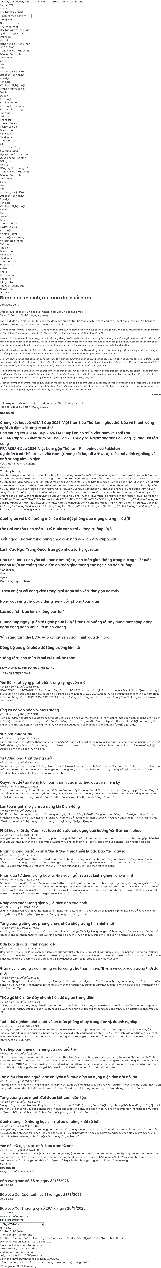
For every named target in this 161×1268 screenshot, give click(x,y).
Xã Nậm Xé (61, 502)
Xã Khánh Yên (112, 492)
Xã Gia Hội (31, 478)
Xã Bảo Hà (133, 495)
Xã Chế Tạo (93, 502)
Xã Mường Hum (138, 489)
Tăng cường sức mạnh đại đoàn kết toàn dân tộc (43, 1097)
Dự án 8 (4, 292)
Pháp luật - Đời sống (12, 106)
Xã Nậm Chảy (40, 495)
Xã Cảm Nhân (28, 485)
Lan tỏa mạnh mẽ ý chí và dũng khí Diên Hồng (40, 806)
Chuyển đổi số (8, 123)
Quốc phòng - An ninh (13, 33)
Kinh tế (4, 40)
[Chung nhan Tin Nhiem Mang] (18, 1265)
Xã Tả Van (15, 499)
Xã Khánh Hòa (141, 482)
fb (1, 8)
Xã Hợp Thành (38, 489)
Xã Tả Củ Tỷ (94, 499)
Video (3, 268)
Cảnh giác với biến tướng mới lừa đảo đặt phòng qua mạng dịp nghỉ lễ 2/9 (65, 518)
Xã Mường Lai (12, 485)
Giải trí (4, 92)
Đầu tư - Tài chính (10, 54)
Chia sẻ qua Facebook (13, 311)
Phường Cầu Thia (78, 506)
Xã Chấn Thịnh (100, 478)
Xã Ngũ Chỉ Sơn (77, 502)
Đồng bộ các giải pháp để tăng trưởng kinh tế (40, 647)
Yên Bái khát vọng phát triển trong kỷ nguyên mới (43, 682)
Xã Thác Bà (59, 485)
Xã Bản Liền (68, 499)
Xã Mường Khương (144, 499)
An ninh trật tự (8, 102)
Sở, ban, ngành (36, 475)
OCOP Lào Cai (8, 47)
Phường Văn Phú (98, 506)
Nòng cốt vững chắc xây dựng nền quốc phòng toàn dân (49, 601)
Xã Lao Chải (107, 502)
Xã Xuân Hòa (101, 495)
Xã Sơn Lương (45, 478)
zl (7, 8)
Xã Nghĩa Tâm (117, 478)
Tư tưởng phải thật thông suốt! (27, 758)
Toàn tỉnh (50, 475)
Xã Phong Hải (55, 489)
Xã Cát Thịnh (150, 502)
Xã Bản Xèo (72, 492)
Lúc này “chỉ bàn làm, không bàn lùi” (32, 611)
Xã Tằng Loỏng (107, 489)
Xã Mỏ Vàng (80, 482)
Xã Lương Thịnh (134, 485)
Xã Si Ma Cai (31, 502)
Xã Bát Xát (85, 492)
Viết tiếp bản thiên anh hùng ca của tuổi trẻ (38, 1049)
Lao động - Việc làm (12, 71)
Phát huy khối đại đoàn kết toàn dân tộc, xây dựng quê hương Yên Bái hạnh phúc (70, 830)
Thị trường (6, 57)
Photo (3, 271)
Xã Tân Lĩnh (126, 482)
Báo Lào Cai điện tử (11, 12)
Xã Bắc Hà (81, 499)
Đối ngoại (5, 37)
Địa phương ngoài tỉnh (13, 475)
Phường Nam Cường (138, 506)
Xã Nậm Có (121, 502)
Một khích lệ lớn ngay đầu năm (27, 668)
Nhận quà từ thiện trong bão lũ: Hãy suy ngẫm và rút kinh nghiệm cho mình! (66, 875)
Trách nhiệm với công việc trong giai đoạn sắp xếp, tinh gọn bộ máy (59, 591)
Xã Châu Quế (152, 478)
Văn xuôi (5, 209)
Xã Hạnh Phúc (145, 475)
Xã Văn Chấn (61, 478)
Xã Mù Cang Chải (84, 475)
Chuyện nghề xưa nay (12, 88)
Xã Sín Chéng (46, 502)
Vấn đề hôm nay (10, 686)
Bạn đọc (5, 78)
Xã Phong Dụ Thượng (12, 506)
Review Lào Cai (8, 126)
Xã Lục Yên (112, 482)
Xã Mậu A (55, 482)
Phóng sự (5, 119)
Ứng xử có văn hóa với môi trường (29, 710)
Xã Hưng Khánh (116, 485)
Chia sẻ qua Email (72, 311)
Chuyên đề (6, 289)
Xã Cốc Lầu (40, 499)
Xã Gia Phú (122, 489)
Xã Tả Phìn (27, 499)
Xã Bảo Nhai (54, 499)
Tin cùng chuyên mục (15, 673)
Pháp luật (5, 99)
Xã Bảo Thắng (89, 489)
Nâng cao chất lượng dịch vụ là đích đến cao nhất (44, 903)
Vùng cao (5, 133)
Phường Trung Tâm (56, 506)
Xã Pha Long (125, 499)
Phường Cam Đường (20, 509)
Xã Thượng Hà (85, 495)
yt (4, 8)
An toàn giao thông (11, 109)
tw (9, 1227)
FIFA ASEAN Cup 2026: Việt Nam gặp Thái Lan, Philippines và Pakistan (60, 448)
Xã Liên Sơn (18, 478)
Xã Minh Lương (23, 495)
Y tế (2, 68)
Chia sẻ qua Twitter (38, 311)
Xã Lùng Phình (109, 499)
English (4, 5)
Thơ (2, 213)
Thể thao (5, 113)
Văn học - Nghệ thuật (12, 85)
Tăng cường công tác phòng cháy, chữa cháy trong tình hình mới (57, 923)
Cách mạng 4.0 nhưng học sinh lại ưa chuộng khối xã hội (49, 1121)
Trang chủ (6, 19)
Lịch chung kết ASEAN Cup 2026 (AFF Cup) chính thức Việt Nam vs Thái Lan (65, 433)
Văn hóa (5, 81)
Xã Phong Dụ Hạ (135, 478)
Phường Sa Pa (59, 509)
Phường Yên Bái (117, 506)
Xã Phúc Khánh (118, 495)
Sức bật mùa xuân (16, 734)
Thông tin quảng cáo (12, 285)
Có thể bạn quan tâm (15, 581)
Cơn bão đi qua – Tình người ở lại (28, 944)
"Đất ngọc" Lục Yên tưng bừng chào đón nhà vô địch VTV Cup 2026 (58, 539)
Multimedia (6, 265)
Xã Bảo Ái (86, 485)
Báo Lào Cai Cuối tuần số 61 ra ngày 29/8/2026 (41, 1194)
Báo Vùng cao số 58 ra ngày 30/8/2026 (34, 1180)
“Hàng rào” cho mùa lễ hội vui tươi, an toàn (37, 657)
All (1, 144)
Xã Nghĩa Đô (69, 495)
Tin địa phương (10, 471)
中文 (11, 5)
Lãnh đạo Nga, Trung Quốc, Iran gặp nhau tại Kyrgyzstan (49, 549)
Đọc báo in (6, 130)
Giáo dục (5, 64)
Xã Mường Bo (147, 495)
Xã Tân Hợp (42, 482)
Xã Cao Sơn (17, 502)
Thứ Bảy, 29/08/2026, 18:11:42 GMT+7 (20, 1)
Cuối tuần (5, 140)
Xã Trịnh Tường (40, 492)
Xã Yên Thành (44, 485)
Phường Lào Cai (41, 509)
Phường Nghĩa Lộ (35, 506)
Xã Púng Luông (103, 475)
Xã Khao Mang (65, 475)
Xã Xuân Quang (72, 489)
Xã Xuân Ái (67, 482)
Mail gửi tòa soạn (51, 1)
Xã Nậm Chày (57, 492)
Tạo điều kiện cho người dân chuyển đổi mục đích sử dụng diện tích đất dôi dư (68, 1076)
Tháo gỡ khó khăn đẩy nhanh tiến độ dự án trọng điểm (48, 997)
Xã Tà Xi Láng (135, 502)
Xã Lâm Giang (8, 482)
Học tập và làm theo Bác (14, 30)
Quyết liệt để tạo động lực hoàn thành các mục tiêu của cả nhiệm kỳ (60, 782)
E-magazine (7, 275)
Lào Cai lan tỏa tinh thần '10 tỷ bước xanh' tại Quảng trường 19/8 (56, 528)
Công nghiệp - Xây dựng (14, 50)
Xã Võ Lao (98, 492)
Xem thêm (6, 1164)
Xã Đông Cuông (26, 482)
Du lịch (4, 95)
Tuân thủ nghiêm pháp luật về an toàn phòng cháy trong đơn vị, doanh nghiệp (68, 1021)
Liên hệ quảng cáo (72, 1)
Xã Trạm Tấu (129, 475)
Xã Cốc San (23, 489)
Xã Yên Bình (73, 485)
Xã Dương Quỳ (142, 492)
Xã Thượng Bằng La (80, 478)
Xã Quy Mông (8, 489)
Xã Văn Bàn (127, 492)
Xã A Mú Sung (23, 492)
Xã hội (3, 61)
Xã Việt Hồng (150, 485)
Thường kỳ (6, 137)
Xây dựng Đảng (9, 26)
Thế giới (4, 116)
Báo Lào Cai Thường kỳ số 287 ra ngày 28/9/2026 (43, 1208)
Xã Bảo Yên (55, 495)
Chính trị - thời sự (10, 23)
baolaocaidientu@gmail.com (25, 1245)
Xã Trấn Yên (99, 485)
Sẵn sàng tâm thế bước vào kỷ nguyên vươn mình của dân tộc (54, 637)
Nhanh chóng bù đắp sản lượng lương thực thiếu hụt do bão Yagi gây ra (63, 851)
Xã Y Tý (10, 492)
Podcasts (5, 278)
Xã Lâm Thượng (97, 482)
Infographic (7, 282)
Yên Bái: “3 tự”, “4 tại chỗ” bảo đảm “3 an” (36, 1145)
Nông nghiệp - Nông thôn (15, 43)
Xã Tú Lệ (117, 475)
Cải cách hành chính (12, 75)
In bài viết (55, 311)
